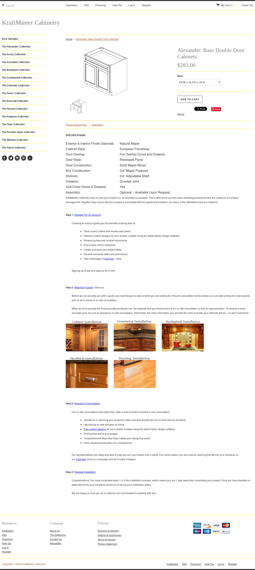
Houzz (180, 114)
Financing (100, 5)
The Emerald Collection (15, 101)
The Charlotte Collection (15, 85)
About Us (55, 530)
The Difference (58, 535)
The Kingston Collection (15, 116)
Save (217, 109)
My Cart (227, 5)
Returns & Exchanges (109, 535)
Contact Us (56, 539)
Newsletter (55, 543)
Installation (71, 5)
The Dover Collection (14, 93)
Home (69, 39)
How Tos (117, 5)
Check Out (247, 5)
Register (146, 5)
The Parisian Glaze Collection (18, 132)
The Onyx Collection (13, 124)
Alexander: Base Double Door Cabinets (97, 39)
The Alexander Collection (16, 46)
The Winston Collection (15, 140)
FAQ (86, 5)
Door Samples (10, 38)
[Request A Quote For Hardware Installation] (87, 395)
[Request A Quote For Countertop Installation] (135, 350)
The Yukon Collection (14, 147)
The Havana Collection (14, 108)
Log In (131, 5)
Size (180, 76)
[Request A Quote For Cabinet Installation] (87, 350)
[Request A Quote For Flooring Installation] (135, 395)
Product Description (76, 124)
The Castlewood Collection (17, 77)
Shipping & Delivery (108, 530)
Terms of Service (107, 539)
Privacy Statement (107, 543)
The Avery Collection (14, 54)
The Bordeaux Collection (16, 70)
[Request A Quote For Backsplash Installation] (183, 350)
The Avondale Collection (15, 62)
